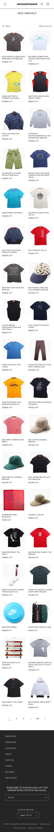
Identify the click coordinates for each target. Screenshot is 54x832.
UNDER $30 (10, 736)
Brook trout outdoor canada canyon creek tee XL (39, 175)
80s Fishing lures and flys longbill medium (38, 289)
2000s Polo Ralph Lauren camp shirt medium (40, 591)
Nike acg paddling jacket (10, 135)
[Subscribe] (46, 797)
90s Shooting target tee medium (40, 553)
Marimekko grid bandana (9, 516)
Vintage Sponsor (16, 824)
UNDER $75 (10, 748)
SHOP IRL (9, 760)
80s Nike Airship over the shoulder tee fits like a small (40, 665)
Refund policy (45, 824)
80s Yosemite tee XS (37, 250)
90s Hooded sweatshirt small (39, 703)
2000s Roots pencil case (39, 627)
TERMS (8, 766)
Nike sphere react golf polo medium (39, 478)
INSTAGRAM (11, 778)
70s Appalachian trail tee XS (38, 214)
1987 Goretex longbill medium (12, 478)
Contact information (35, 828)
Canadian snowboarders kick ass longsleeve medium (39, 136)
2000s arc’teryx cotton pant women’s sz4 (39, 366)
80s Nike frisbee (9, 627)
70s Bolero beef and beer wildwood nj (11, 403)
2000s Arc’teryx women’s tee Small (11, 97)
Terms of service (19, 828)
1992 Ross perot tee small (11, 553)
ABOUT (8, 754)
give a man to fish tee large (38, 326)
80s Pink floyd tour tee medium (13, 289)
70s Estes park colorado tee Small (40, 403)
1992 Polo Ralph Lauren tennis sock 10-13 (13, 591)
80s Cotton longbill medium (37, 441)
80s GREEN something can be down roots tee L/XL (39, 59)
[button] (5, 4)
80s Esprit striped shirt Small (13, 441)
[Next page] (45, 719)
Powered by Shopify (30, 824)
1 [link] (9, 718)
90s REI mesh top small (12, 213)
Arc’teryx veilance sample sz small (11, 251)
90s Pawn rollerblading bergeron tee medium (13, 58)
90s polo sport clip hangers (11, 664)
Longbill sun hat (36, 515)
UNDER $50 (10, 742)
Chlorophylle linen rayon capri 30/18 (11, 174)
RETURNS (9, 772)
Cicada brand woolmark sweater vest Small (11, 327)
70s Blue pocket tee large (11, 366)
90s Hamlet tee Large (12, 702)
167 (37, 718)
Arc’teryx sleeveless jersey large (38, 97)
